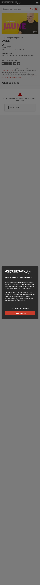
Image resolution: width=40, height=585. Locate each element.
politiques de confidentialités (15, 300)
